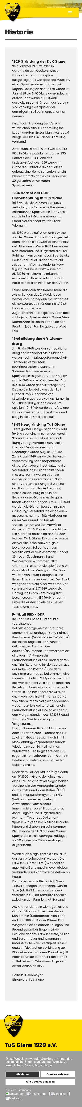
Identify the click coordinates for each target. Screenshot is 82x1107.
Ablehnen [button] (22, 1074)
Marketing (15, 1098)
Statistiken (61, 1093)
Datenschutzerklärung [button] (39, 1065)
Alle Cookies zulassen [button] (40, 1081)
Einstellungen (39, 1093)
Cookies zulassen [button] (58, 1074)
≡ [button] (70, 13)
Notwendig (16, 1093)
